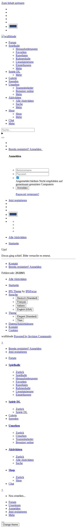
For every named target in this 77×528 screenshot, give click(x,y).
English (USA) (24, 309)
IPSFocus (31, 291)
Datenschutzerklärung (21, 323)
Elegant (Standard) (27, 316)
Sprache (13, 294)
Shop (12, 110)
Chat (11, 120)
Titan (19, 320)
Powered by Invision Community (33, 336)
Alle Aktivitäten (25, 100)
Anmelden (22, 188)
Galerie (13, 78)
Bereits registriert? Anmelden (26, 149)
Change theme (10, 524)
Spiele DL (14, 71)
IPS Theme (15, 291)
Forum (12, 42)
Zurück (20, 371)
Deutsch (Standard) (27, 298)
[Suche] (2, 137)
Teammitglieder (24, 87)
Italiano (21, 305)
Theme (12, 312)
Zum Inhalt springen (12, 3)
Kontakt (13, 263)
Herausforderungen (27, 48)
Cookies (13, 330)
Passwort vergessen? (27, 194)
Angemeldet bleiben (27, 181)
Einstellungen (23, 65)
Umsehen (14, 84)
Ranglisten (22, 55)
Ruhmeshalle (23, 58)
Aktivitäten (15, 97)
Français (21, 302)
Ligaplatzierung (24, 61)
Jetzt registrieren (18, 200)
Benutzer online (25, 91)
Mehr (19, 68)
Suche (19, 104)
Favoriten (21, 52)
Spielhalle (14, 45)
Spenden (13, 81)
